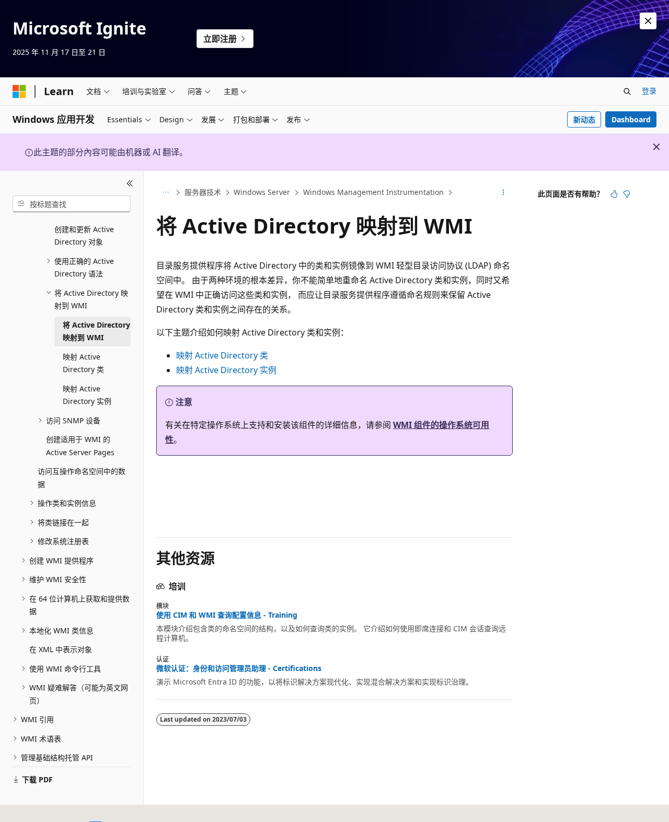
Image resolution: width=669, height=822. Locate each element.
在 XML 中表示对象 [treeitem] (60, 649)
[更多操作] (503, 192)
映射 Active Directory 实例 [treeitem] (87, 395)
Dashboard (631, 119)
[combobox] (72, 203)
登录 (649, 91)
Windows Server (262, 192)
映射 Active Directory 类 (222, 355)
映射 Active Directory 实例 (226, 370)
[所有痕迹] (165, 192)
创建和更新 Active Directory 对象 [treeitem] (84, 235)
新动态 (584, 119)
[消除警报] (648, 21)
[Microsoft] (19, 91)
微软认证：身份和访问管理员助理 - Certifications (238, 668)
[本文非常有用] (614, 194)
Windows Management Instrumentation (373, 192)
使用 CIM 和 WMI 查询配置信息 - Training (226, 615)
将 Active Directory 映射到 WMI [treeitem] (96, 331)
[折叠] (130, 183)
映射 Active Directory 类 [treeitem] (83, 363)
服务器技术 (202, 192)
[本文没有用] (626, 194)
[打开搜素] (627, 91)
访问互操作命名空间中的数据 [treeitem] (81, 477)
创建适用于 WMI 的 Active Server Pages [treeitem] (80, 445)
